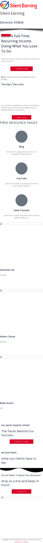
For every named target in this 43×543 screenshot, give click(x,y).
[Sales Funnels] (21, 200)
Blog (21, 146)
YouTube (21, 178)
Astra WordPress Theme (28, 540)
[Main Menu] (5, 17)
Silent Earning (12, 13)
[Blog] (21, 137)
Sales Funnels (21, 210)
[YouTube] (21, 168)
